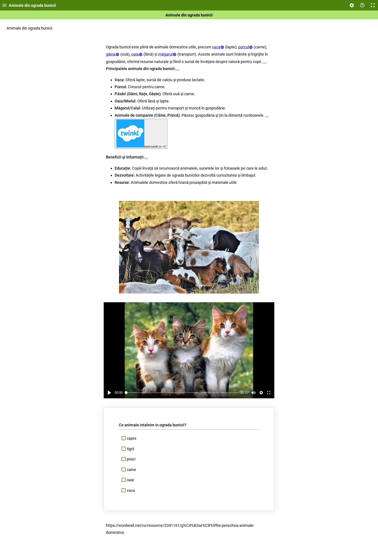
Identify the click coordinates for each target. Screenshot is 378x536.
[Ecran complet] (373, 5)
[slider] (182, 392)
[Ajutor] (362, 5)
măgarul (165, 54)
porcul (243, 47)
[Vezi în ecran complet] (268, 392)
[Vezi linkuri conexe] (264, 63)
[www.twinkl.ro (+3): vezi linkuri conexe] (267, 116)
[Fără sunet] (253, 392)
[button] (189, 438)
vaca (216, 47)
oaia (135, 54)
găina (111, 54)
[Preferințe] (351, 5)
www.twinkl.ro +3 (155, 146)
